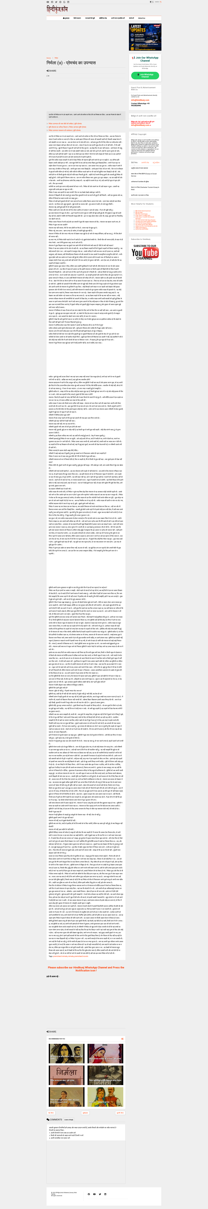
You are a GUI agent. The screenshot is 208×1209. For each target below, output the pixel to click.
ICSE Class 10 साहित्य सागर (142, 215)
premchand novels (81, 956)
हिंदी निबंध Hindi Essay (141, 214)
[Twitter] (56, 2)
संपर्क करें (131, 18)
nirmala (71, 956)
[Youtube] (48, 2)
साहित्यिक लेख (103, 18)
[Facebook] (52, 2)
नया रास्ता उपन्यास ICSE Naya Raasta (145, 220)
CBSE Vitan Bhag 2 (141, 227)
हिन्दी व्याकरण (77, 18)
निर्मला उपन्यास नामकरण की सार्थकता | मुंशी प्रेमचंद (65, 130)
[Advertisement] (122, 10)
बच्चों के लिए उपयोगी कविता (141, 229)
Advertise (141, 18)
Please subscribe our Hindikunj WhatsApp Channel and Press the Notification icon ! (86, 969)
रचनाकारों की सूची (90, 18)
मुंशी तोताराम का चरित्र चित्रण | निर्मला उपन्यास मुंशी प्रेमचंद (67, 127)
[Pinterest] (60, 2)
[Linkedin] (68, 2)
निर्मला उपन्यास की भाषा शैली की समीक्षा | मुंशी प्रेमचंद (65, 124)
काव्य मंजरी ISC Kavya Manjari (143, 223)
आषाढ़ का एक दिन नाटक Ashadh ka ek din (146, 226)
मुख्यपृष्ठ (67, 18)
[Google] (64, 2)
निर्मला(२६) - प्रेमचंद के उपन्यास (99, 1102)
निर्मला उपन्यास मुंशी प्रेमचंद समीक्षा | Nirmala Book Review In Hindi (64, 1101)
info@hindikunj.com (140, 100)
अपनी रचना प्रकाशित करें (118, 18)
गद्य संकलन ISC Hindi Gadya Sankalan (145, 221)
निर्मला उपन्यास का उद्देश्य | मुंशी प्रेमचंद (62, 1080)
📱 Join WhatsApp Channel (145, 75)
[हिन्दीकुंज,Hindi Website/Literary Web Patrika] (57, 13)
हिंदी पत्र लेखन (139, 212)
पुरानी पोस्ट (120, 1113)
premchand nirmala (60, 956)
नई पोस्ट (51, 1113)
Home (49, 58)
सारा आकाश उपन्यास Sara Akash (143, 224)
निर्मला (56, 58)
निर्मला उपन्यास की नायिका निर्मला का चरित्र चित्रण (105, 1080)
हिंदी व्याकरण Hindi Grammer (143, 211)
